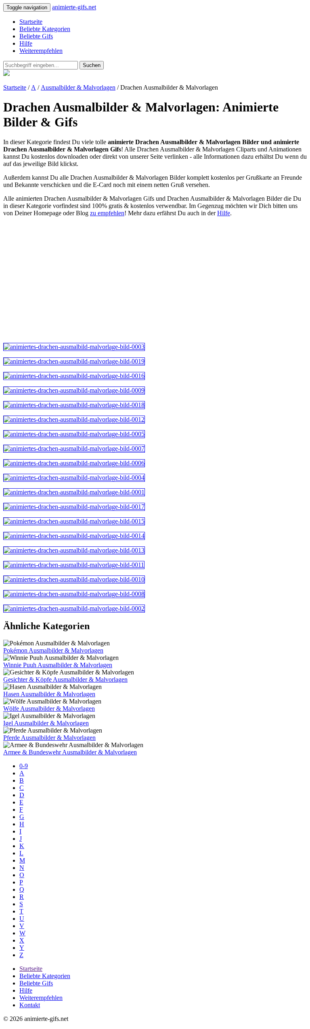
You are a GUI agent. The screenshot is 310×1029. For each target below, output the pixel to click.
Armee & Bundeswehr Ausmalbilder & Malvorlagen (70, 752)
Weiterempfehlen (41, 50)
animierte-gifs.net (74, 7)
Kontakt (29, 1005)
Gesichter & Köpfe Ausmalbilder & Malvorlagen (65, 679)
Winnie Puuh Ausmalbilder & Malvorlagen (57, 665)
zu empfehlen (107, 213)
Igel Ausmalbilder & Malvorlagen (46, 723)
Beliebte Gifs (36, 36)
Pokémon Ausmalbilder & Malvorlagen (53, 650)
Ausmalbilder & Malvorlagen (78, 87)
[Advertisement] (155, 279)
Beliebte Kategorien (44, 28)
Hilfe (25, 43)
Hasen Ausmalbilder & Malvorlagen (49, 694)
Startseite (30, 21)
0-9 (23, 765)
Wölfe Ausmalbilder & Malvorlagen (49, 708)
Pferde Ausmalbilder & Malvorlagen (49, 737)
